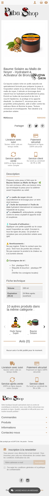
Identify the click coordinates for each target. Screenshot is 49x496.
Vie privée (23, 441)
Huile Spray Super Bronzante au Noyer (15, 334)
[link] (29, 125)
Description (13, 173)
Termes (30, 441)
